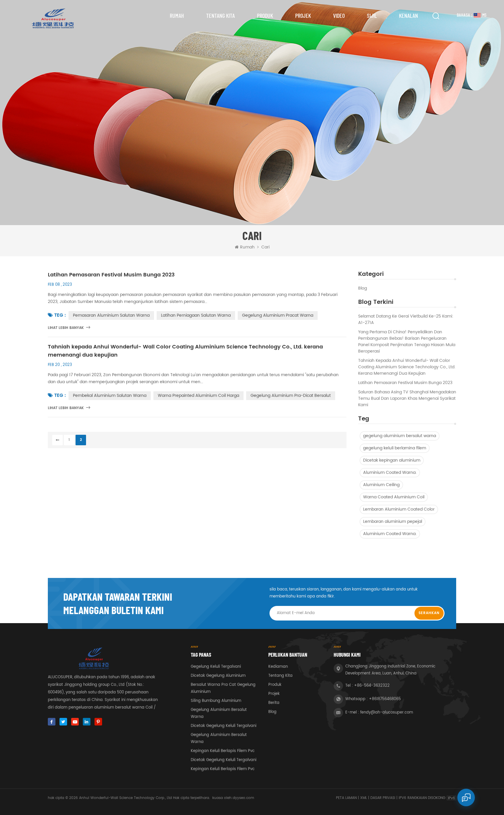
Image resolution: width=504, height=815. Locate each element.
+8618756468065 (385, 699)
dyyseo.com (243, 798)
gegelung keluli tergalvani (216, 667)
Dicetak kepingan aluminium (391, 460)
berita (273, 703)
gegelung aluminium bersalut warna (399, 435)
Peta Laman (346, 798)
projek (303, 15)
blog (362, 288)
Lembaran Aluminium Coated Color (399, 509)
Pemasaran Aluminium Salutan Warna (111, 315)
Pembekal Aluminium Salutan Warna (109, 395)
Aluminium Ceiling (381, 484)
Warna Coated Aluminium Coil (393, 497)
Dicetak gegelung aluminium (218, 676)
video (339, 15)
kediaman (278, 667)
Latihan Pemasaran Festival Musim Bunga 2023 (405, 383)
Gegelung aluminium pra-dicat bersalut (291, 395)
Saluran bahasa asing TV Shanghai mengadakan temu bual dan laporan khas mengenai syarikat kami (407, 398)
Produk (265, 15)
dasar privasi (382, 798)
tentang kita (220, 15)
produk (274, 685)
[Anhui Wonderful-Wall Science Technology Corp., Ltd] (52, 18)
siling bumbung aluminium (216, 701)
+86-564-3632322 (372, 686)
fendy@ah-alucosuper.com (386, 712)
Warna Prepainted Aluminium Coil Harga (198, 395)
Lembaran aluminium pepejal (392, 521)
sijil (372, 15)
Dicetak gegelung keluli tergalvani (223, 726)
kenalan (408, 15)
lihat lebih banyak (66, 328)
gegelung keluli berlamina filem (394, 448)
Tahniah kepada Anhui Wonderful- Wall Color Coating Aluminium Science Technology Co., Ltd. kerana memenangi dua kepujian (406, 367)
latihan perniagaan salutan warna (196, 315)
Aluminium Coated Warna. (389, 472)
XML (363, 798)
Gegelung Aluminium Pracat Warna (277, 315)
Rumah (177, 15)
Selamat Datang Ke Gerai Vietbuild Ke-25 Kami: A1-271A (405, 319)
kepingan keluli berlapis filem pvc (223, 751)
